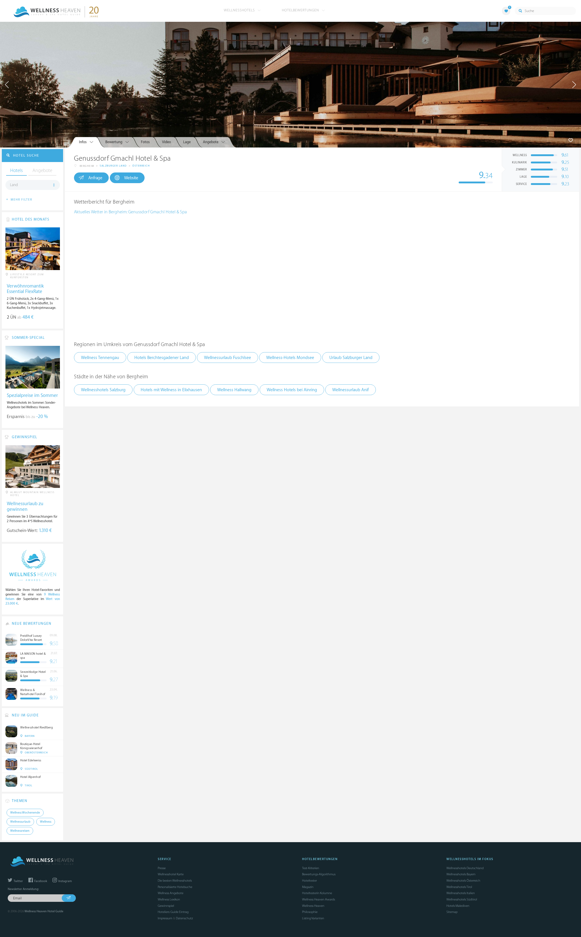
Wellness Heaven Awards (318, 899)
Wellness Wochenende (25, 812)
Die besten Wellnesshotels (175, 881)
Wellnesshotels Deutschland (465, 868)
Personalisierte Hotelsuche (175, 887)
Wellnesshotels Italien (460, 893)
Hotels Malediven (457, 906)
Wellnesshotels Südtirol (461, 899)
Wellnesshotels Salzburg (103, 389)
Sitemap (452, 912)
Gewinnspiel (166, 906)
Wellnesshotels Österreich (463, 881)
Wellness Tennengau (100, 357)
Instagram (65, 881)
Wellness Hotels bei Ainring (292, 389)
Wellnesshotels (240, 10)
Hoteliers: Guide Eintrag (173, 912)
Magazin (307, 887)
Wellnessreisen (20, 831)
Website (131, 177)
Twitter (18, 881)
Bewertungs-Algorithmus (318, 874)
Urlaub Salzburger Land (350, 357)
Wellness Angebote (170, 893)
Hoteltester (309, 881)
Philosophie (310, 912)
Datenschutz (184, 918)
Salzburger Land (113, 165)
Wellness (45, 822)
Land (14, 185)
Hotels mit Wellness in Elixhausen (171, 389)
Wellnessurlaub (20, 822)
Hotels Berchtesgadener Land (161, 357)
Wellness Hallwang (234, 389)
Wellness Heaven (313, 906)
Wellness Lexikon (169, 899)
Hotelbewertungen (301, 10)
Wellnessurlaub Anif (350, 389)
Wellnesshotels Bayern (460, 874)
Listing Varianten (313, 918)
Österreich (141, 165)
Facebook (40, 881)
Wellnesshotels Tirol (459, 887)
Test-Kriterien (310, 868)
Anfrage (95, 177)
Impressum (165, 918)
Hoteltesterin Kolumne (317, 893)
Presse (162, 868)
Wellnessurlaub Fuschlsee (227, 357)
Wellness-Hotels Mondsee (290, 357)
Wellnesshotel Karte (171, 874)
